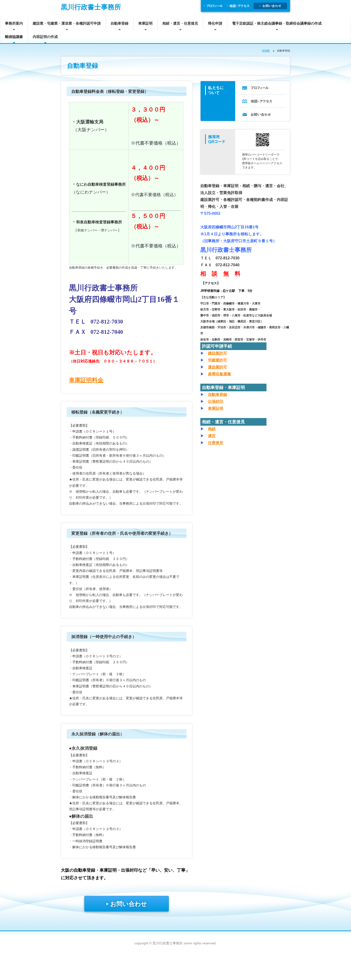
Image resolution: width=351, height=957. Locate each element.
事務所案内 (14, 23)
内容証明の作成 (45, 37)
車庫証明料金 (86, 380)
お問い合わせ (126, 903)
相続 (212, 429)
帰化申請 (215, 23)
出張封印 (215, 401)
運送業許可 (217, 367)
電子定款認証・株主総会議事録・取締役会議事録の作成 (277, 23)
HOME (266, 50)
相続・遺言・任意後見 (180, 23)
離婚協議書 (14, 37)
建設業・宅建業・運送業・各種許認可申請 (67, 23)
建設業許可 (217, 353)
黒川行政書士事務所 (91, 7)
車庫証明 (145, 23)
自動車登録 (119, 23)
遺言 (212, 436)
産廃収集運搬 (219, 374)
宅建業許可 (217, 360)
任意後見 (215, 443)
